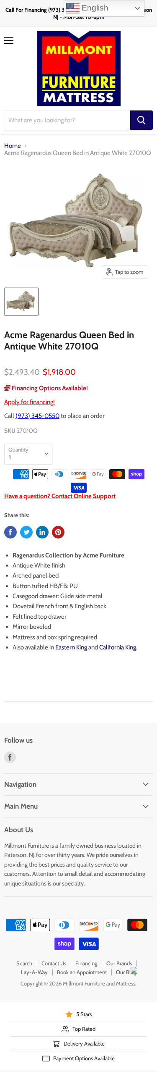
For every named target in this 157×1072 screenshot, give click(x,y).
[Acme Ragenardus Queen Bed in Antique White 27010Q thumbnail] (21, 301)
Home (12, 146)
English (94, 7)
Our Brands (119, 963)
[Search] (141, 120)
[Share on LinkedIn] (42, 532)
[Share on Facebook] (10, 532)
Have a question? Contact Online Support (60, 496)
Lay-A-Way (34, 972)
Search (24, 963)
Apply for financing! (29, 402)
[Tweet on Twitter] (26, 532)
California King (117, 647)
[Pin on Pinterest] (58, 532)
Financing (86, 963)
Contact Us (53, 963)
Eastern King (71, 647)
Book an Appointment (82, 972)
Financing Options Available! (49, 388)
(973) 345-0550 (37, 416)
